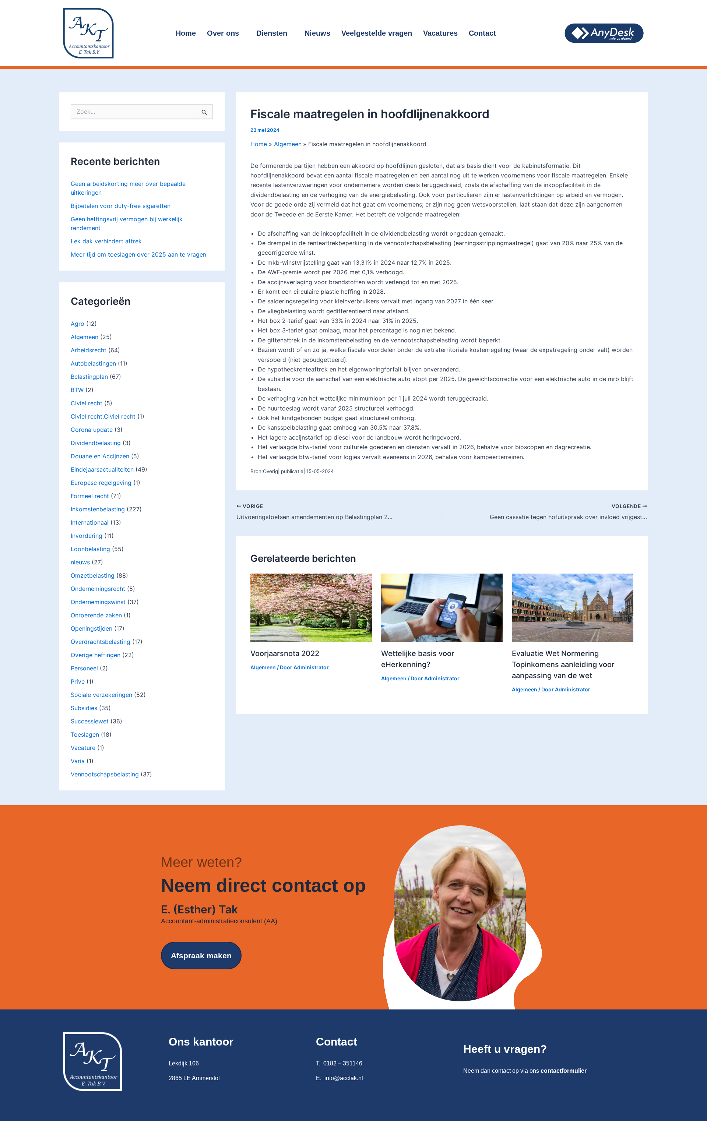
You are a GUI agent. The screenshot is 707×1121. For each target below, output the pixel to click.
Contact (482, 33)
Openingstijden (91, 628)
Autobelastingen (93, 363)
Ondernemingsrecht (98, 588)
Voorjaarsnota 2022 (284, 653)
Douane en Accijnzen (100, 456)
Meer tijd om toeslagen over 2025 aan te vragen (138, 254)
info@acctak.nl (343, 1078)
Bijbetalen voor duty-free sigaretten (120, 205)
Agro (77, 323)
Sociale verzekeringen (101, 694)
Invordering (86, 535)
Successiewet (90, 721)
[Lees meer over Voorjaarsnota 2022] (311, 607)
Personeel (84, 668)
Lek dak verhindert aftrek (106, 241)
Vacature (83, 747)
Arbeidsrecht (88, 350)
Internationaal (90, 522)
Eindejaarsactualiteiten (102, 469)
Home (186, 33)
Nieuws (317, 33)
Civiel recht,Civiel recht (103, 416)
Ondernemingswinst (98, 602)
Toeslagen (85, 734)
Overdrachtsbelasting (100, 641)
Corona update (92, 429)
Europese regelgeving (101, 482)
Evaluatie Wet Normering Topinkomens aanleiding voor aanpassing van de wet (563, 664)
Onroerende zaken (96, 615)
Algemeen (84, 337)
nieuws (80, 562)
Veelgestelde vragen (376, 33)
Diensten (271, 33)
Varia (78, 761)
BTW (77, 390)
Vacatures (440, 33)
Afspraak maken (201, 955)
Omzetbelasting (93, 575)
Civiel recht (86, 403)
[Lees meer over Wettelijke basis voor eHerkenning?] (442, 607)
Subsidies (84, 708)
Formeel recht (90, 496)
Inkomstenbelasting (98, 509)
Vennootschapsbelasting (105, 774)
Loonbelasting (90, 549)
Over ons (223, 33)
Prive (78, 681)
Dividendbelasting (96, 443)
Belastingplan (89, 376)
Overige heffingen (95, 655)
